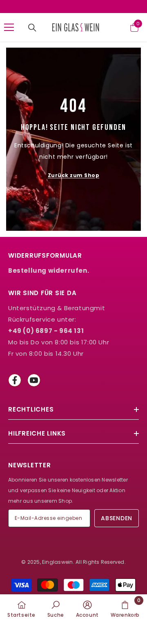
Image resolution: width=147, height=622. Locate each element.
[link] (56, 608)
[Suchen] (32, 28)
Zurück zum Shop (73, 175)
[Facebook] (14, 380)
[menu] (9, 27)
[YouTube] (33, 380)
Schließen (140, 7)
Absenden (116, 518)
